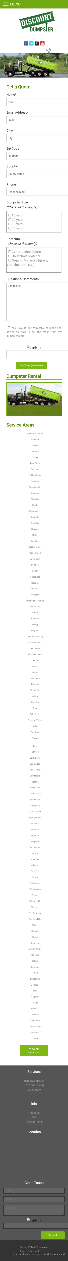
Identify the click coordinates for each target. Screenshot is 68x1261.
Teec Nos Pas (35, 847)
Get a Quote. (34, 1089)
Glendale (35, 930)
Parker (35, 726)
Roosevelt (35, 978)
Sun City (35, 829)
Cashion (35, 493)
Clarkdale (35, 523)
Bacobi (35, 445)
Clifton (35, 534)
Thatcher (35, 859)
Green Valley (35, 1026)
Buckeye (35, 469)
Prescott (35, 1014)
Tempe (35, 853)
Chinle (35, 505)
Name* (11, 94)
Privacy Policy (27, 1247)
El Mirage (35, 984)
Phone (11, 184)
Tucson (35, 877)
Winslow (35, 1032)
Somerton (35, 805)
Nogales (35, 702)
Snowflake (35, 799)
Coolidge (35, 541)
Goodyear (34, 943)
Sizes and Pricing (34, 1085)
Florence (35, 907)
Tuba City (35, 871)
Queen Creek (35, 948)
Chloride (35, 517)
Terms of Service (29, 1251)
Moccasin (35, 678)
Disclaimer (42, 1247)
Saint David (35, 757)
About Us (34, 1112)
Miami (35, 672)
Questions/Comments (22, 279)
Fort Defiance (35, 913)
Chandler (35, 499)
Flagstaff (35, 996)
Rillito (35, 960)
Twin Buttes (35, 883)
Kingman (35, 630)
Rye (35, 745)
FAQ (34, 1117)
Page (35, 708)
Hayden (35, 582)
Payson (35, 738)
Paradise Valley (35, 720)
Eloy (35, 990)
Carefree (35, 481)
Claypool (35, 528)
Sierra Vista (35, 793)
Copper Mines (35, 546)
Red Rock (35, 954)
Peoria (35, 1002)
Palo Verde (35, 714)
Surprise (35, 841)
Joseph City (35, 606)
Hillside (35, 588)
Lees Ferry (35, 648)
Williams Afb (35, 901)
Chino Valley (35, 511)
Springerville (35, 817)
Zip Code (12, 148)
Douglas (35, 564)
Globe (35, 936)
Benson (35, 451)
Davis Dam (35, 558)
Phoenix (35, 1008)
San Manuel (35, 769)
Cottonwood (35, 552)
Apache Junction (35, 433)
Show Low (35, 787)
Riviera (35, 972)
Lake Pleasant (35, 642)
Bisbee (35, 457)
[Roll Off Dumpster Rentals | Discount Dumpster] (34, 21)
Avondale (35, 439)
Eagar (35, 570)
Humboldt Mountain (35, 600)
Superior (35, 835)
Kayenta (35, 618)
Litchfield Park (35, 654)
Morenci (35, 684)
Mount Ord (35, 690)
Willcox (35, 895)
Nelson (35, 696)
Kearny (35, 624)
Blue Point (35, 463)
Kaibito (35, 612)
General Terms (34, 1121)
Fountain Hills (35, 919)
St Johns (35, 823)
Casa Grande (35, 487)
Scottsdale (35, 775)
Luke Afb (35, 660)
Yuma (35, 1038)
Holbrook (35, 594)
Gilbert (35, 925)
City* (9, 130)
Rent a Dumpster (34, 1080)
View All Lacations (34, 1050)
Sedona (35, 781)
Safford (35, 751)
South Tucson (35, 811)
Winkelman (35, 1020)
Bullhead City (35, 475)
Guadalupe (35, 576)
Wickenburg (35, 889)
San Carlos (35, 763)
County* (12, 166)
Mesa (35, 666)
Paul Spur (34, 732)
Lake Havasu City (35, 636)
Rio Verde (34, 966)
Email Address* (17, 112)
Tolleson (35, 865)
